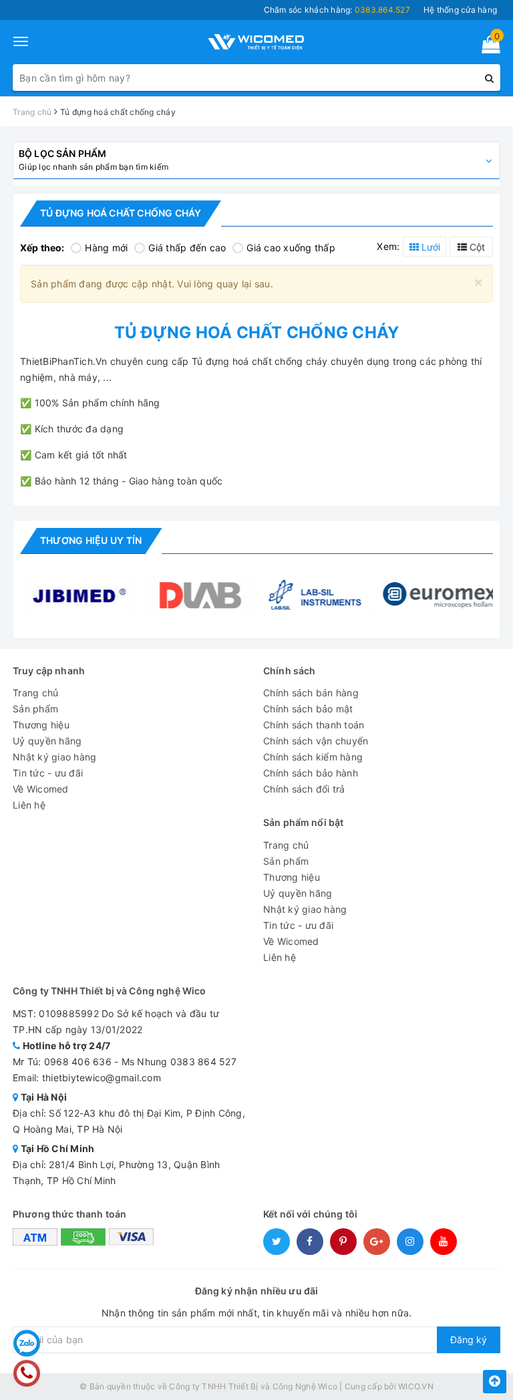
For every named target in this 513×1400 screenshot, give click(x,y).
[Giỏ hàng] (487, 47)
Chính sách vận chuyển (315, 740)
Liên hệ (29, 805)
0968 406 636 (78, 1061)
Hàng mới (106, 247)
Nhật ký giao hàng (54, 756)
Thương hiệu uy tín (91, 540)
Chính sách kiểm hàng (313, 756)
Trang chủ (35, 692)
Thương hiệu (41, 724)
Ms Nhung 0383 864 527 (179, 1061)
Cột (476, 247)
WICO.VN (416, 1386)
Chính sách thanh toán (313, 724)
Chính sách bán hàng (311, 692)
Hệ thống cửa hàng (460, 10)
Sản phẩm (35, 708)
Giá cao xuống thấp (290, 247)
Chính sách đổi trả (304, 789)
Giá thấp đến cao (187, 247)
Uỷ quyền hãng (47, 740)
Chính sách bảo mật (308, 708)
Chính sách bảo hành (310, 773)
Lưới (429, 247)
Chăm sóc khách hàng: (337, 10)
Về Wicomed (41, 789)
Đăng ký (468, 1339)
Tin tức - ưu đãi (48, 773)
